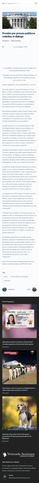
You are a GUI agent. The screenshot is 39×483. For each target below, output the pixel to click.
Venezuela (7, 280)
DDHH (13, 41)
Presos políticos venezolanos (19, 276)
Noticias (18, 41)
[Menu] (36, 3)
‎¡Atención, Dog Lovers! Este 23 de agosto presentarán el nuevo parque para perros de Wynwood (16, 436)
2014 (5, 276)
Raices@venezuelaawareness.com (19, 478)
